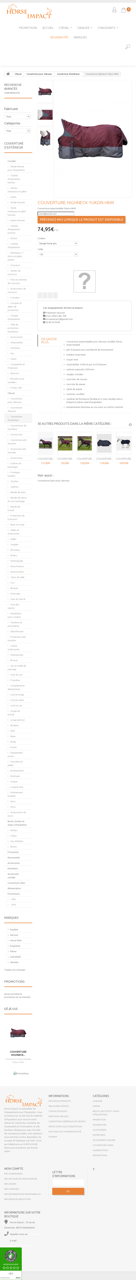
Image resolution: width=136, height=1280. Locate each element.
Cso (12, 582)
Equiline (14, 929)
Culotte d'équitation (14, 245)
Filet (12, 731)
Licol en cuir (16, 705)
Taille (41, 249)
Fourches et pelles (15, 763)
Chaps (13, 835)
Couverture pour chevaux (15, 400)
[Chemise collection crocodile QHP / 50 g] (3, 76)
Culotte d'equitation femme (14, 179)
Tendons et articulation (15, 624)
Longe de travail (14, 713)
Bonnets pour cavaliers (16, 380)
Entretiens (13, 868)
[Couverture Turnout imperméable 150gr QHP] (46, 443)
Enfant (13, 238)
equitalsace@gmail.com (18, 1246)
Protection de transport (16, 517)
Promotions (28, 27)
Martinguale (16, 561)
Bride (13, 741)
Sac (12, 353)
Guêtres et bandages (14, 465)
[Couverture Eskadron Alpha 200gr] (124, 443)
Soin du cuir (16, 674)
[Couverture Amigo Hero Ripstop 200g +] (85, 443)
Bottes (13, 830)
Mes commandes (13, 1173)
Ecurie (13, 747)
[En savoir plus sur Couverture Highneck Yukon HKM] (18, 1033)
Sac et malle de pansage (17, 667)
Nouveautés (59, 37)
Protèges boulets (14, 474)
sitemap (53, 1137)
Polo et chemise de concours (17, 281)
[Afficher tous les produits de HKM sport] (84, 281)
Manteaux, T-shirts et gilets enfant (16, 256)
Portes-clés (16, 387)
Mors (13, 801)
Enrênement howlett (15, 794)
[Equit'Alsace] (29, 11)
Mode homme (17, 202)
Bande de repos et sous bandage (17, 499)
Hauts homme (17, 220)
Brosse (14, 660)
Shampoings (16, 655)
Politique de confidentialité (65, 1131)
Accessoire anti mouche (17, 451)
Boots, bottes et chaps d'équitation (17, 823)
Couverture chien (16, 883)
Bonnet (14, 588)
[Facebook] (93, 1169)
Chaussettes (16, 342)
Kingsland (15, 946)
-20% (13, 904)
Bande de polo (18, 492)
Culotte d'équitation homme (14, 229)
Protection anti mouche (17, 639)
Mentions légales (59, 1116)
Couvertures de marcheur (17, 427)
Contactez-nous (58, 1111)
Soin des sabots (13, 606)
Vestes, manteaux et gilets (17, 190)
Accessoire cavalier (13, 876)
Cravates (15, 297)
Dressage (15, 593)
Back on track (17, 524)
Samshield (15, 957)
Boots (13, 846)
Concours (15, 265)
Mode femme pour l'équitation (16, 168)
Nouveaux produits (60, 1101)
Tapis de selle (17, 577)
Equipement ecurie (15, 754)
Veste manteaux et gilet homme (17, 211)
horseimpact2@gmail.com (59, 319)
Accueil (47, 27)
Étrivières (15, 550)
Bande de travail (14, 508)
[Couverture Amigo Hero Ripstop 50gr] (65, 443)
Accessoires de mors (17, 814)
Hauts (13, 197)
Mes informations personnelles (22, 1194)
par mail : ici (32, 1140)
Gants (13, 359)
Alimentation (14, 888)
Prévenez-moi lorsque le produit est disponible (81, 219)
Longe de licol (17, 720)
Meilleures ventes (59, 1106)
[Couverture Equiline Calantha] (104, 443)
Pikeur (13, 951)
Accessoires (16, 337)
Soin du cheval (17, 599)
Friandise (15, 680)
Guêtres (14, 486)
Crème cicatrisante (13, 648)
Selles (13, 539)
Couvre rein (16, 434)
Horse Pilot (16, 940)
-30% (13, 899)
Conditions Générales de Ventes (67, 1121)
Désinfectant (17, 631)
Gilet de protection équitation (13, 328)
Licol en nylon (17, 700)
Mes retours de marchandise (20, 1179)
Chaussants (106, 27)
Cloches (14, 481)
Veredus (14, 962)
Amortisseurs (17, 566)
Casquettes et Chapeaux (16, 366)
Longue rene (16, 787)
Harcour (14, 935)
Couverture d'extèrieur (15, 418)
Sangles (14, 544)
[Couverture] (132, 76)
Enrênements (17, 770)
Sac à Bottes (16, 841)
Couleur (42, 238)
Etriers (13, 555)
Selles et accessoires (13, 532)
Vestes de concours (14, 272)
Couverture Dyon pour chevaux (54, 480)
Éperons (14, 373)
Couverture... (46, 458)
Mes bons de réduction (17, 1199)
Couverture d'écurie (15, 409)
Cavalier (83, 27)
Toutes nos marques (14, 970)
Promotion (13, 852)
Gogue (13, 781)
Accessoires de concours (17, 290)
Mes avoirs (10, 1184)
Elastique (15, 776)
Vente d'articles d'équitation (65, 1126)
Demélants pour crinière (14, 615)
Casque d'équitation (14, 317)
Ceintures (15, 348)
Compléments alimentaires (16, 687)
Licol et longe (17, 694)
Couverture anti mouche (17, 442)
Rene (13, 736)
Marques (80, 37)
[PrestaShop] (21, 1073)
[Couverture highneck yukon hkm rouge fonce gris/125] (93, 139)
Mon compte (13, 1168)
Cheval (64, 27)
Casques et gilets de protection (15, 306)
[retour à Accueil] (8, 74)
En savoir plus (49, 340)
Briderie (14, 725)
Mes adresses (11, 1189)
